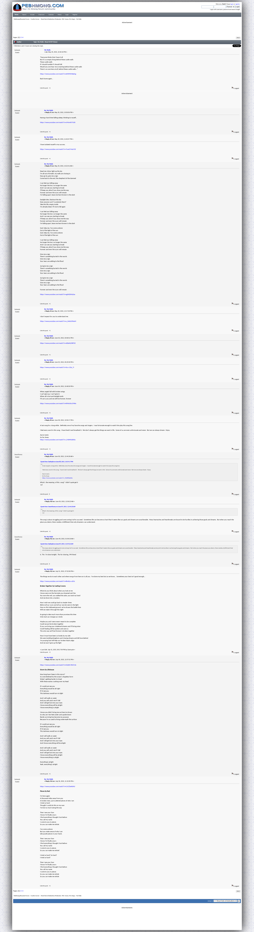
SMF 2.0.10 (116, 924)
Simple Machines (135, 924)
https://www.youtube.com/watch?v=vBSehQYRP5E (58, 343)
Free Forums (131, 926)
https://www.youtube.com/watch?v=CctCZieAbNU (57, 786)
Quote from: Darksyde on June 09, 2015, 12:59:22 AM (56, 544)
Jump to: (210, 901)
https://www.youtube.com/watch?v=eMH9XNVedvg (58, 74)
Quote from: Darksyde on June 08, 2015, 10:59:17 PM (56, 462)
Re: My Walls (48, 110)
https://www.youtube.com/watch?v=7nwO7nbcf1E (58, 149)
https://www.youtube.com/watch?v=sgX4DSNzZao (57, 294)
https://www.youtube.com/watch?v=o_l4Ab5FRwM (58, 321)
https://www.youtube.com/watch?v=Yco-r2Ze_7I (57, 367)
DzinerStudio (130, 927)
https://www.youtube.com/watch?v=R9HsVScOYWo (58, 403)
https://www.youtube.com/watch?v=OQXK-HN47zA (58, 665)
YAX (63, 19)
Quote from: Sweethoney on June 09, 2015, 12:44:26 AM (57, 507)
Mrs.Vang (71, 19)
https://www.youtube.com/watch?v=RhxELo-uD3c (57, 581)
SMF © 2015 (125, 924)
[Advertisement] (127, 30)
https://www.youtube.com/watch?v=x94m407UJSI (57, 122)
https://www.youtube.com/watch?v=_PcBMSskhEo (58, 440)
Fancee (67, 19)
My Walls (47, 50)
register (237, 4)
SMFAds (121, 926)
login (231, 4)
